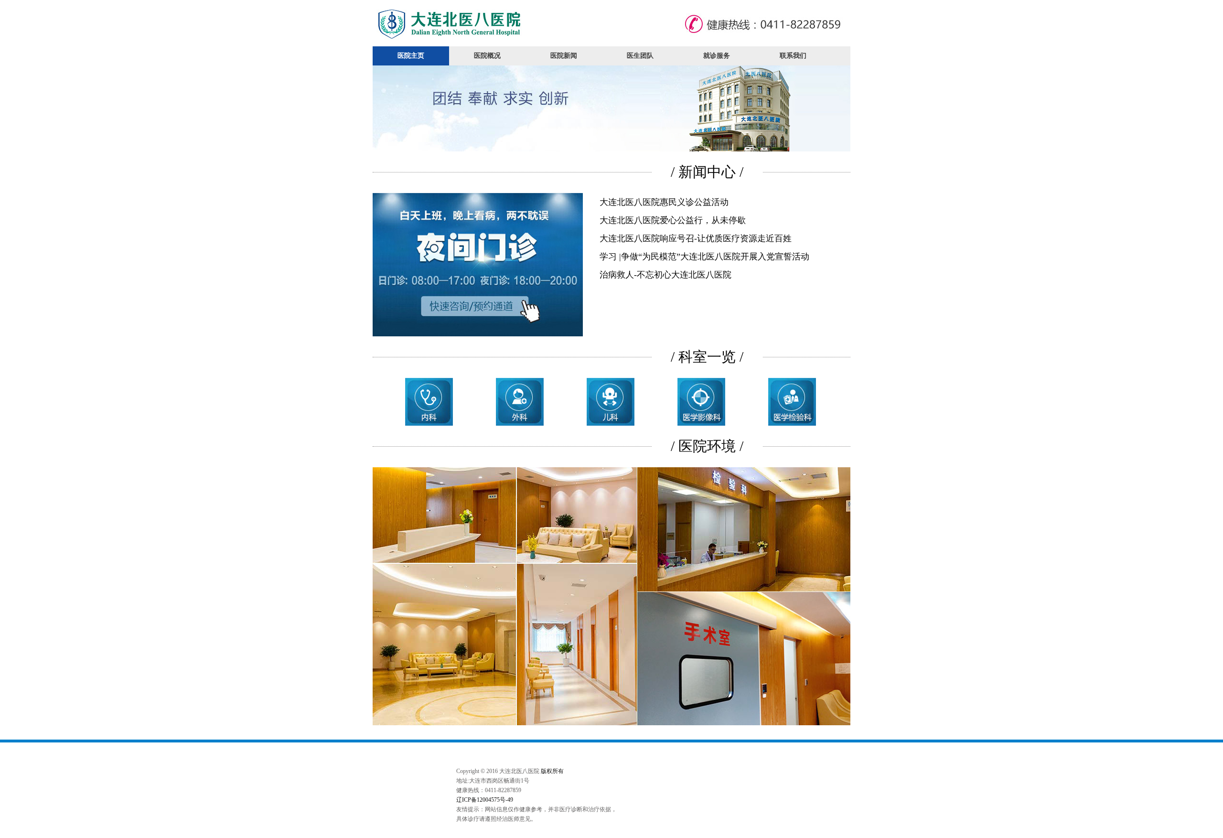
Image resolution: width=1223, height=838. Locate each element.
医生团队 (640, 55)
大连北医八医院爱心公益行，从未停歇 (673, 220)
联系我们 (793, 55)
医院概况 (487, 55)
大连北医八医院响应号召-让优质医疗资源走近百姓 (696, 238)
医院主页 (410, 55)
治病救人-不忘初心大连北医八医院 (665, 274)
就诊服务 (716, 55)
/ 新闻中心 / (707, 172)
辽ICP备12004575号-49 (484, 799)
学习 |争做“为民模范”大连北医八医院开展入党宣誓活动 (704, 256)
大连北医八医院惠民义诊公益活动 (664, 202)
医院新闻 (563, 55)
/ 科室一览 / (707, 357)
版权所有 (552, 771)
